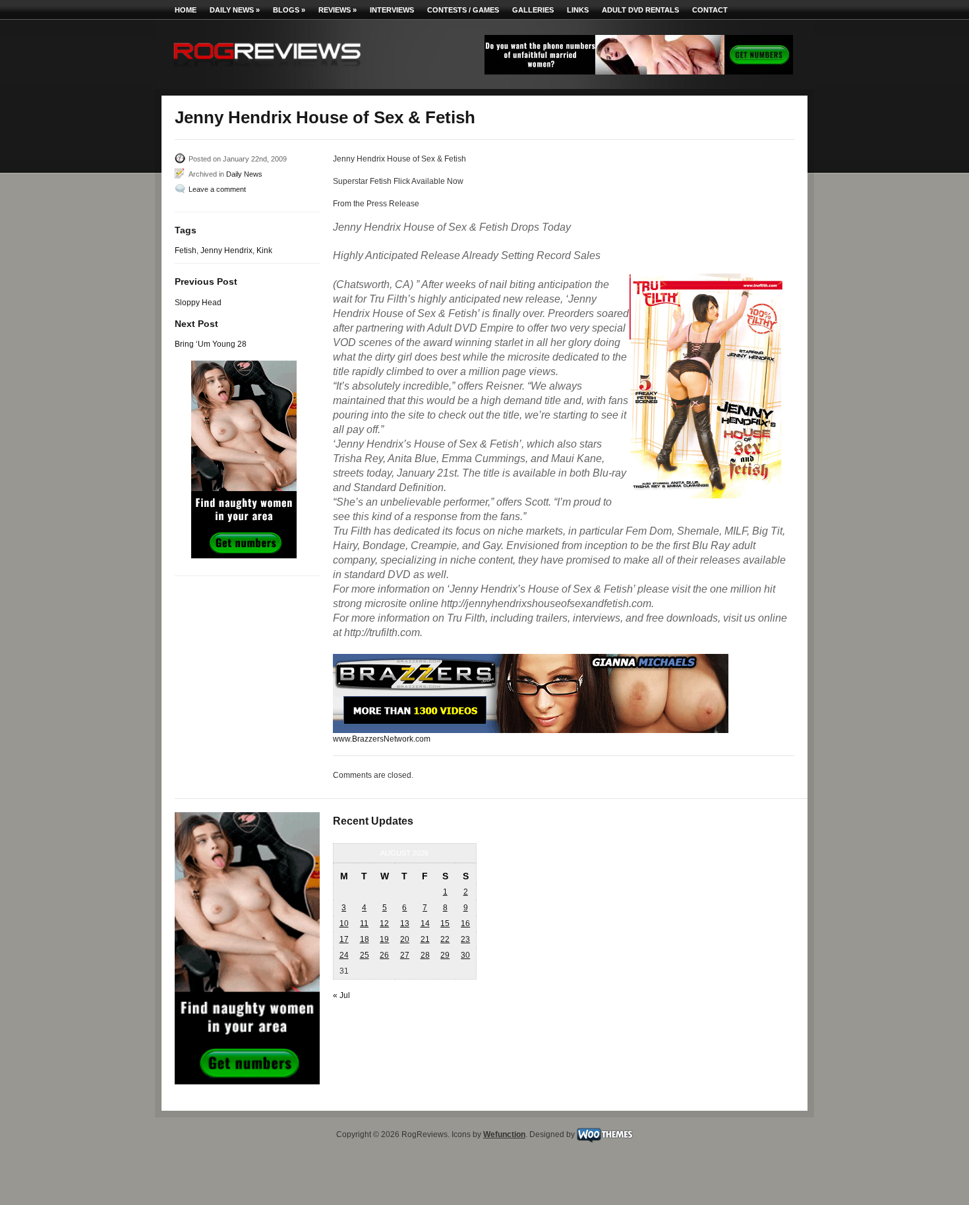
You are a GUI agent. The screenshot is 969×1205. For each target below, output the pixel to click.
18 (364, 939)
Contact (710, 10)
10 (344, 923)
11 (364, 923)
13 (404, 923)
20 (404, 939)
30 (465, 955)
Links (578, 10)
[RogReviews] (267, 69)
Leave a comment (217, 189)
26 (384, 955)
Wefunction (504, 1134)
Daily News (235, 10)
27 (404, 955)
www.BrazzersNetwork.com (381, 739)
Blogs (289, 10)
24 (344, 955)
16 (465, 923)
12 (384, 923)
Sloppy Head (198, 302)
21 (425, 939)
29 (445, 955)
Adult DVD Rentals (640, 10)
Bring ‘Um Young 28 (211, 344)
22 (445, 939)
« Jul (341, 995)
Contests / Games (463, 10)
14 (425, 923)
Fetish (185, 250)
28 (425, 955)
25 (364, 955)
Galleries (533, 10)
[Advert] (638, 71)
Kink (264, 250)
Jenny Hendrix (226, 250)
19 (384, 939)
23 (465, 939)
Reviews (337, 10)
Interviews (392, 10)
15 (445, 923)
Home (185, 10)
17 (344, 939)
